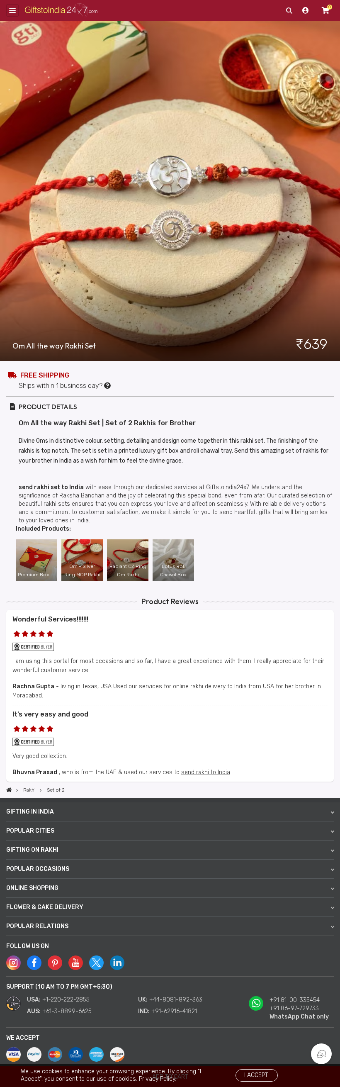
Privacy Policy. (157, 1078)
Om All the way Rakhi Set (54, 346)
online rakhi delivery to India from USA (223, 686)
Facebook (34, 962)
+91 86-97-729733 (294, 1008)
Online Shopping (32, 888)
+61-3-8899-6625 (67, 1011)
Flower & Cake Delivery (44, 907)
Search (289, 10)
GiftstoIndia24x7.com (61, 10)
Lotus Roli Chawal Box (173, 570)
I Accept (256, 1075)
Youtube (75, 962)
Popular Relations (37, 926)
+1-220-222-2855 (66, 999)
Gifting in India (30, 811)
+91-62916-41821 (174, 1011)
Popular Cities (30, 830)
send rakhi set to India (51, 487)
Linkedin (117, 962)
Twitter (96, 962)
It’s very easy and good (50, 714)
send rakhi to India (205, 772)
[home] (9, 790)
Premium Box (33, 575)
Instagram (13, 962)
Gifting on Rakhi (32, 849)
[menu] (12, 10)
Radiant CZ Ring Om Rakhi (127, 570)
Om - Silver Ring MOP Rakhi (82, 570)
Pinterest (55, 962)
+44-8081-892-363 (175, 999)
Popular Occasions (37, 869)
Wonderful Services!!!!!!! (50, 619)
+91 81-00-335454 (295, 1000)
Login (305, 10)
